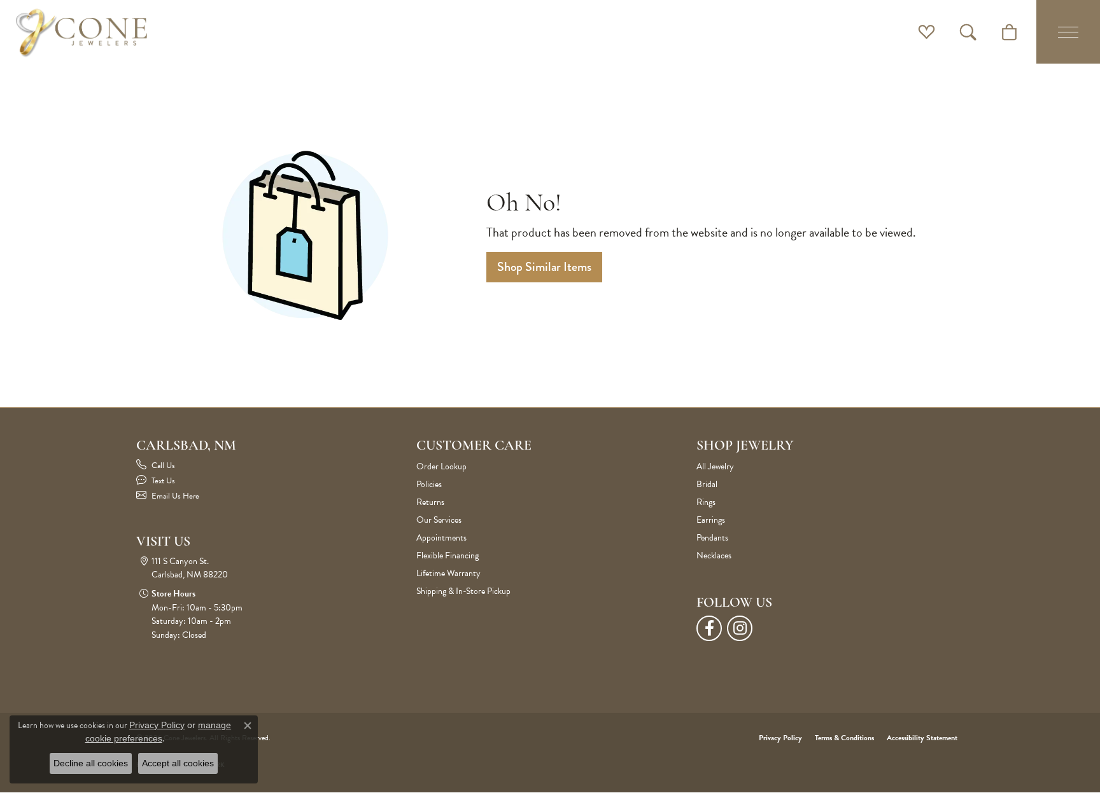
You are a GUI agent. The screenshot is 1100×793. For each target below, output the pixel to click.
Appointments (441, 537)
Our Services (439, 520)
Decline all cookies (90, 763)
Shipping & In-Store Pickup (463, 591)
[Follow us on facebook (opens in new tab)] (709, 628)
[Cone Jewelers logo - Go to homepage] (81, 32)
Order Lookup (441, 466)
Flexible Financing (447, 555)
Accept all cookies (178, 763)
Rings (706, 502)
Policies (429, 484)
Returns (430, 502)
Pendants (712, 537)
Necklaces (713, 555)
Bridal (706, 484)
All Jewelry (715, 466)
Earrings (710, 520)
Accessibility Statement (922, 737)
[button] (926, 32)
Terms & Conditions (844, 737)
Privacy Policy (780, 737)
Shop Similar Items (544, 267)
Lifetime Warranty (448, 573)
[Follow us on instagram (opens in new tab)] (739, 628)
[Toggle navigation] (1068, 32)
